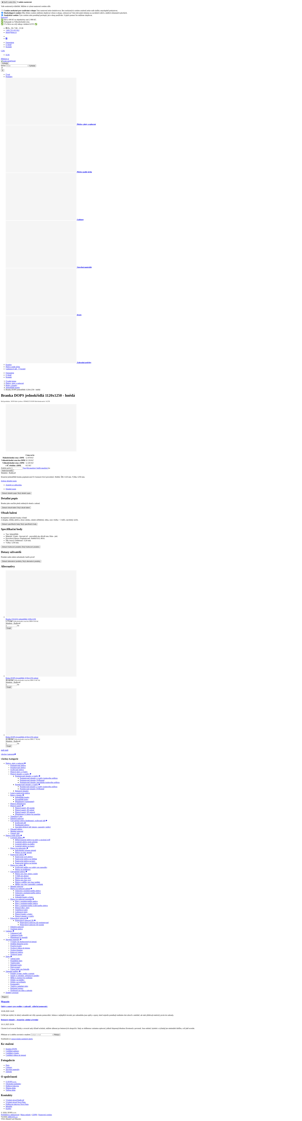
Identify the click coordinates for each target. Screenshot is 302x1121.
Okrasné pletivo (16, 829)
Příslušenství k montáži (18, 937)
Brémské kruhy (16, 965)
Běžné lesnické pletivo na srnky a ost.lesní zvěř (32, 840)
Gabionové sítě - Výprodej (15, 369)
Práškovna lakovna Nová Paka (17, 1104)
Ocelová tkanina (16, 950)
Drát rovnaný (15, 967)
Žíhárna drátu (11, 1088)
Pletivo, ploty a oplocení (15, 763)
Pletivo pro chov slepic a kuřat (26, 874)
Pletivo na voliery (17, 865)
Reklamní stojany (16, 988)
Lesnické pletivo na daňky (25, 844)
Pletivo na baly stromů (23, 852)
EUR (8, 55)
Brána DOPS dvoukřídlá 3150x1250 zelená (22, 678)
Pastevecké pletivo (17, 855)
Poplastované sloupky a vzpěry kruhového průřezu (39, 778)
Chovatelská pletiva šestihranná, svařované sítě (28, 821)
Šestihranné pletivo (22, 825)
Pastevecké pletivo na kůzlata (26, 863)
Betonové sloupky (22, 791)
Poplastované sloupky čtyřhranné (32, 780)
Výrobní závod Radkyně (15, 1100)
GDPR (34, 1115)
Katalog (9, 365)
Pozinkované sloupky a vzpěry (26, 785)
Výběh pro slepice (22, 876)
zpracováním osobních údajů (22, 1039)
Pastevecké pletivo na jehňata (26, 859)
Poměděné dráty (16, 961)
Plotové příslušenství (18, 804)
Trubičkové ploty (21, 910)
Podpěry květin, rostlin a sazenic (22, 974)
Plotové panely (16, 806)
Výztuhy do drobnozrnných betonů (23, 942)
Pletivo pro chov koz (23, 878)
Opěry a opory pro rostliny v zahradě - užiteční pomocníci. (24, 1006)
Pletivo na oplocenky (18, 848)
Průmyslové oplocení (18, 918)
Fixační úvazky (16, 946)
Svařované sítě (20, 823)
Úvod (8, 74)
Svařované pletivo (17, 770)
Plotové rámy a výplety (19, 772)
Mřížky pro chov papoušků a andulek (29, 884)
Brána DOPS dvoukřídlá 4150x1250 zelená (22, 737)
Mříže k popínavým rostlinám (21, 978)
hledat (3, 66)
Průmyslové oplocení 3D (24, 920)
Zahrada (9, 1072)
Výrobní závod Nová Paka (16, 1102)
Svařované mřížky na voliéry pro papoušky (31, 867)
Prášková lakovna (12, 1086)
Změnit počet (6, 468)
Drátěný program (12, 993)
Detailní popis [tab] (11, 489)
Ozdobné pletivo (16, 929)
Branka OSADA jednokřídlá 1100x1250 (21, 619)
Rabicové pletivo (16, 952)
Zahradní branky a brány (24, 897)
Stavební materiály (13, 940)
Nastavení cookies (45, 1115)
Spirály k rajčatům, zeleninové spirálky (24, 976)
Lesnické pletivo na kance (24, 846)
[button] (3, 51)
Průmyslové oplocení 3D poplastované (34, 923)
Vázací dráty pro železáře (19, 969)
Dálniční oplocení (17, 819)
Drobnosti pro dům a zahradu (21, 990)
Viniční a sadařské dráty (19, 986)
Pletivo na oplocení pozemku (21, 899)
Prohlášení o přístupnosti (10, 1115)
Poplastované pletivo (18, 765)
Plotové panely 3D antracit (25, 812)
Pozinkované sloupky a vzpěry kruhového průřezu (38, 787)
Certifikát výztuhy (12, 1053)
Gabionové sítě (16, 933)
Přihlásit (56, 1035)
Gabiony (9, 931)
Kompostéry (15, 984)
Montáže (9, 1106)
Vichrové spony (16, 954)
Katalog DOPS (11, 1049)
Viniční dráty (15, 963)
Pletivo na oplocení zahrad (20, 889)
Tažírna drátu (10, 1090)
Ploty (8, 1065)
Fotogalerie (10, 43)
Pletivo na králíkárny (23, 869)
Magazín (5, 997)
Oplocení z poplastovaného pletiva (28, 893)
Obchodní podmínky (13, 1084)
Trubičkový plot (16, 816)
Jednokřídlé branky (22, 797)
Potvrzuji (4, 17)
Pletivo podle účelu (13, 367)
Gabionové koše (16, 935)
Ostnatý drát (14, 833)
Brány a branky (16, 795)
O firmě (8, 45)
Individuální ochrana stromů (25, 850)
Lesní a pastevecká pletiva (20, 793)
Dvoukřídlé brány (21, 799)
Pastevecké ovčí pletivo (24, 857)
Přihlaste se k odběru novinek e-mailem (16, 1035)
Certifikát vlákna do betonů (16, 1055)
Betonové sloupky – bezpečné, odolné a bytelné (19, 1020)
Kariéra (8, 1109)
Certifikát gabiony (12, 1051)
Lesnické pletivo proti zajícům (26, 842)
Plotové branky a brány (23, 914)
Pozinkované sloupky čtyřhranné (32, 789)
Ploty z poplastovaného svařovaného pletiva (31, 906)
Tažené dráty (15, 959)
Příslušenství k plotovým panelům (27, 814)
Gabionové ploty (21, 912)
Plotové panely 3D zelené (24, 810)
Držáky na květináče (18, 982)
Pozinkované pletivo (18, 768)
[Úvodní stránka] (8, 61)
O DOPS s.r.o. (11, 1082)
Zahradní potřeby (12, 971)
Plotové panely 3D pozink (25, 808)
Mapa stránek (26, 1115)
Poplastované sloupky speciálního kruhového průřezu (40, 782)
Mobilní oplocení (16, 831)
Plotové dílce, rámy (22, 908)
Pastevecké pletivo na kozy (25, 861)
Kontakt (9, 47)
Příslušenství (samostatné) (24, 802)
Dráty (8, 957)
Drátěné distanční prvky (19, 944)
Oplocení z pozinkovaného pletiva (28, 891)
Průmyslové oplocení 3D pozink (32, 925)
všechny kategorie (7, 754)
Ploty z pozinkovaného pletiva (26, 901)
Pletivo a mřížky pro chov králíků (27, 882)
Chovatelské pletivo (18, 872)
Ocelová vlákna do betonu (20, 948)
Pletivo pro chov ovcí (23, 880)
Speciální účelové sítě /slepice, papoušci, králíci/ (33, 827)
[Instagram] (6, 39)
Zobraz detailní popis (9, 481)
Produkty (9, 77)
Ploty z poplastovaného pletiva (26, 903)
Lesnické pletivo (16, 838)
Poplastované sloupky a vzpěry (27, 776)
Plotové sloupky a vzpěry (20, 774)
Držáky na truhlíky (17, 980)
